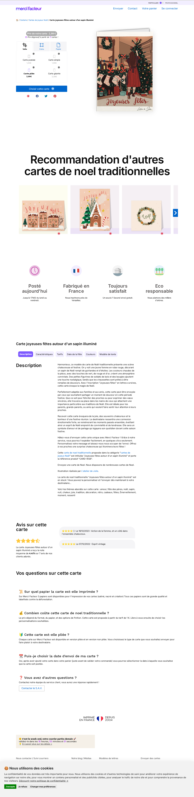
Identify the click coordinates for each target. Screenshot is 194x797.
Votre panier (149, 8)
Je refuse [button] (22, 786)
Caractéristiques (44, 354)
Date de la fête (74, 354)
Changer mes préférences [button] (43, 786)
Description (26, 354)
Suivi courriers (41, 758)
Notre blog (76, 758)
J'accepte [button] (10, 786)
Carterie (23, 20)
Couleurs (90, 354)
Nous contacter (24, 758)
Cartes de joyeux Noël (38, 20)
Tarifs (60, 354)
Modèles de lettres (108, 758)
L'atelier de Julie (89, 471)
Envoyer (118, 8)
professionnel (171, 2)
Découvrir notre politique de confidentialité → (43, 780)
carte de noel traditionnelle (77, 452)
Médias (87, 758)
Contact (132, 8)
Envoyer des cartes (150, 758)
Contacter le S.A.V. (31, 688)
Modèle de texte (108, 354)
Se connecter (169, 8)
